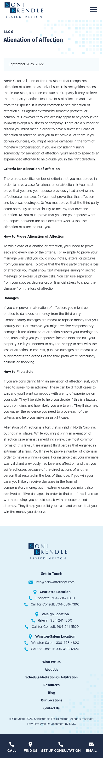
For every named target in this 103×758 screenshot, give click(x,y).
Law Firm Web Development (45, 724)
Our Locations (51, 700)
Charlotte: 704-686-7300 (55, 598)
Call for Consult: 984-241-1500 (55, 627)
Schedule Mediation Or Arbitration (51, 677)
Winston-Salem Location (55, 636)
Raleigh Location (55, 614)
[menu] (93, 10)
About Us (51, 670)
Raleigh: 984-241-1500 (55, 620)
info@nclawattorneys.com (55, 582)
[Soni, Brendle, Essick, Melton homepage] (28, 9)
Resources (51, 685)
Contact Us (51, 708)
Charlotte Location (55, 592)
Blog (51, 693)
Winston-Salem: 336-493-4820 (55, 643)
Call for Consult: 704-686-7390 (55, 604)
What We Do (51, 662)
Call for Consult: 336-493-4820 (55, 649)
